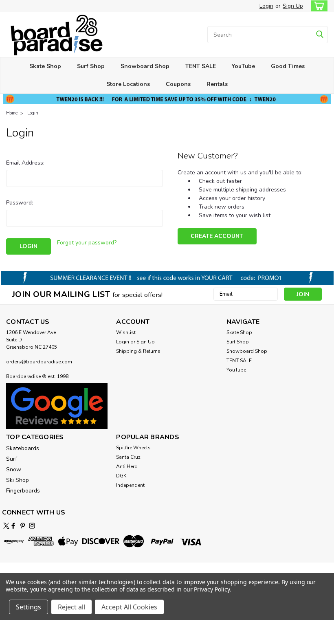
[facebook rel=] (13, 526)
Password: (19, 203)
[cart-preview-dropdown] (317, 5)
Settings (28, 606)
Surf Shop (91, 66)
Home (12, 113)
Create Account (217, 236)
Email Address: (25, 163)
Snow (13, 469)
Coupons (178, 84)
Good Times (288, 66)
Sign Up (293, 6)
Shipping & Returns (138, 351)
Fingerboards (23, 491)
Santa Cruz (128, 457)
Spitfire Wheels (133, 447)
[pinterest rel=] (23, 526)
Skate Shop (45, 66)
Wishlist (126, 332)
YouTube (243, 66)
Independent (130, 485)
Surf (11, 459)
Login (266, 6)
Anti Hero (127, 466)
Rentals (217, 84)
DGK (121, 476)
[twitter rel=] (6, 526)
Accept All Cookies (129, 606)
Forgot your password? (86, 242)
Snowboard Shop (145, 66)
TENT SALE (200, 66)
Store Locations (128, 84)
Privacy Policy (211, 589)
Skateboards (22, 448)
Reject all (71, 606)
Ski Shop (17, 480)
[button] (57, 406)
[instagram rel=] (32, 526)
